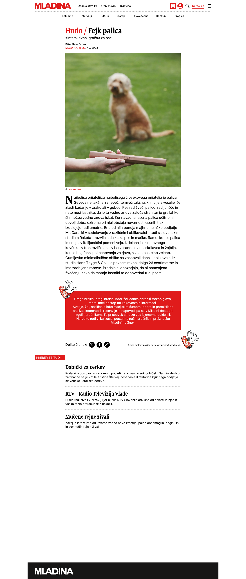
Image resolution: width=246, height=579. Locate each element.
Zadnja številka (87, 5)
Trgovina (125, 5)
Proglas (179, 15)
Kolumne (67, 15)
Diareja (121, 15)
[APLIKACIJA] (173, 6)
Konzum (161, 15)
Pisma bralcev (135, 345)
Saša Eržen (79, 44)
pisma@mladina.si (170, 345)
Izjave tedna (140, 15)
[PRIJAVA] (180, 6)
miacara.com (75, 189)
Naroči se (198, 5)
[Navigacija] (209, 6)
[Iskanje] (187, 6)
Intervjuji (86, 15)
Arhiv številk (108, 5)
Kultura (104, 15)
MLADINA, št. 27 (75, 47)
